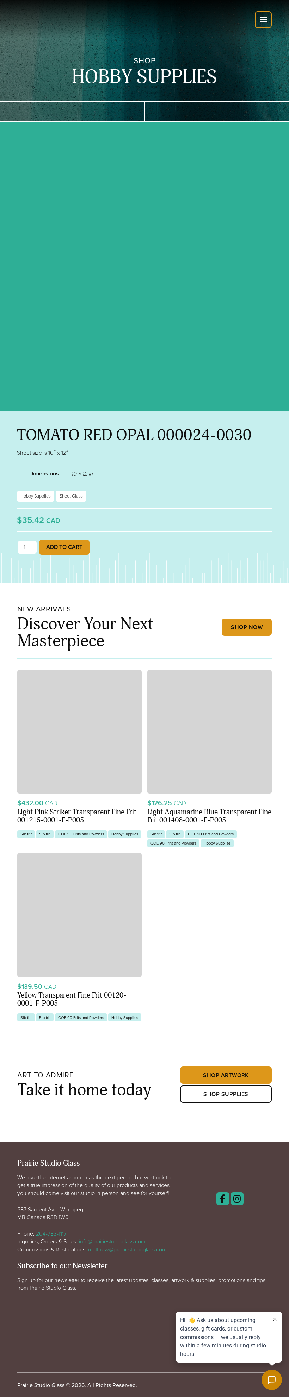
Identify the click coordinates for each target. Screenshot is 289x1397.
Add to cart (64, 547)
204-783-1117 (51, 1233)
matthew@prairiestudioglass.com (127, 1249)
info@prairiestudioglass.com (112, 1241)
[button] (263, 19)
